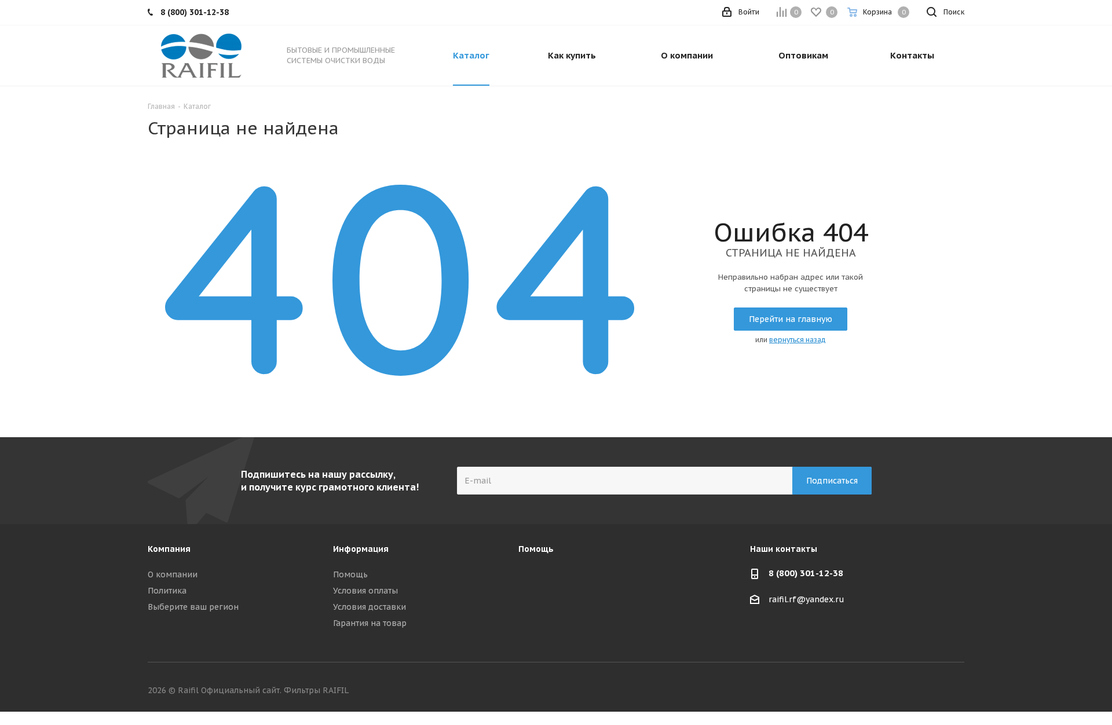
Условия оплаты (365, 590)
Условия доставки (369, 607)
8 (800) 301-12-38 (806, 572)
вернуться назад (797, 339)
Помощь (350, 574)
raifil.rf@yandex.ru (806, 600)
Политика (167, 590)
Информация (361, 549)
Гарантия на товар (370, 623)
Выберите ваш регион (193, 607)
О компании (172, 574)
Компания (169, 549)
